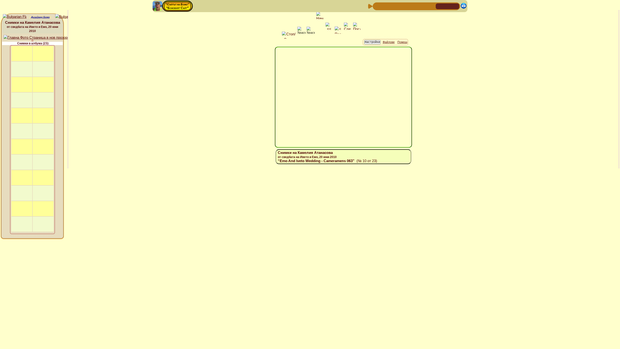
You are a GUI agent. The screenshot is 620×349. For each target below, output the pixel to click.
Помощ (402, 42)
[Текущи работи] (408, 6)
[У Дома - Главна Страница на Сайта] (440, 6)
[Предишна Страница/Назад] (377, 6)
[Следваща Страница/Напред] (385, 6)
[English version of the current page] (14, 17)
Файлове (389, 42)
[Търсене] (431, 6)
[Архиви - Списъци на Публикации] (392, 6)
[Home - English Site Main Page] (455, 6)
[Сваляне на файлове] (423, 6)
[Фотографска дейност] (416, 6)
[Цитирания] (400, 6)
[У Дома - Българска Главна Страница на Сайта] (447, 6)
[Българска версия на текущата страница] (67, 17)
